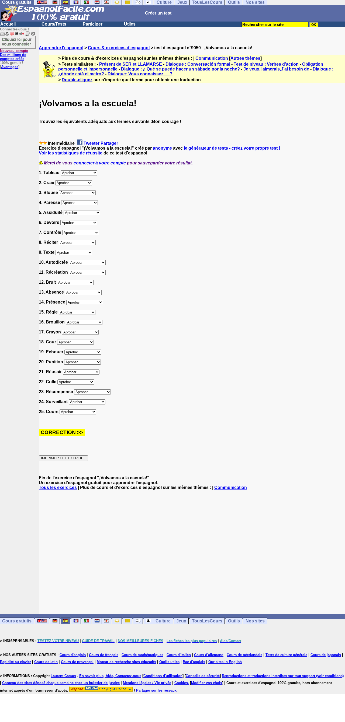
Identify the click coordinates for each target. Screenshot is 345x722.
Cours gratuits (17, 621)
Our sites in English (225, 662)
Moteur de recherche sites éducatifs (126, 662)
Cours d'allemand (208, 655)
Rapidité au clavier (15, 662)
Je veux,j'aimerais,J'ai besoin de (276, 69)
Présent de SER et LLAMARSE (130, 64)
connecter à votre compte (100, 163)
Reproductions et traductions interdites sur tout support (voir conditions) (283, 676)
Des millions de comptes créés (14, 55)
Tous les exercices (58, 487)
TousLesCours (207, 621)
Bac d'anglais (194, 662)
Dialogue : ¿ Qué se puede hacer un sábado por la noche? (180, 69)
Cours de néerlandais (244, 655)
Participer (92, 24)
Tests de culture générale (286, 655)
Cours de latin (46, 662)
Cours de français (103, 655)
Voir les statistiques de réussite (70, 153)
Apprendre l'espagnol (61, 47)
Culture (163, 621)
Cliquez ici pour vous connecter (17, 41)
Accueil (8, 24)
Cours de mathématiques (142, 655)
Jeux (181, 621)
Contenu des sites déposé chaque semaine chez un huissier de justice (61, 683)
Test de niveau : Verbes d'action (266, 64)
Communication (211, 58)
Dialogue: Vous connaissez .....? (140, 74)
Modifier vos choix (206, 683)
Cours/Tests (54, 24)
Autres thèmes (245, 58)
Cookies (181, 683)
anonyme (162, 148)
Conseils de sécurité (203, 676)
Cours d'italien (179, 655)
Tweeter (91, 143)
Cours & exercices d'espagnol (119, 47)
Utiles (130, 24)
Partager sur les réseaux (156, 690)
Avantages (9, 67)
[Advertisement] (192, 552)
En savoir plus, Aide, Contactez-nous (110, 676)
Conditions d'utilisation (162, 676)
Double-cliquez (77, 80)
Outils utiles (169, 662)
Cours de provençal (77, 662)
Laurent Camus (63, 676)
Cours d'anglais (73, 655)
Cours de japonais (325, 655)
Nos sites (255, 621)
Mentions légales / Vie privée (147, 683)
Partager (109, 143)
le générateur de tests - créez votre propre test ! (232, 148)
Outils (234, 621)
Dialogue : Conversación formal (197, 64)
